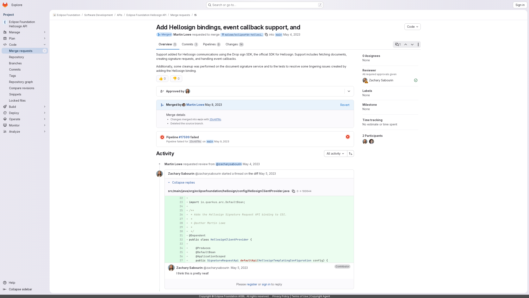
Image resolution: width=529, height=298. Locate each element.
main (279, 34)
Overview (167, 44)
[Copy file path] (293, 191)
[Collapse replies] (168, 182)
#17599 (184, 137)
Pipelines (211, 44)
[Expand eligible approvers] (348, 91)
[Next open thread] (412, 44)
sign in (266, 284)
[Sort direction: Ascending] (350, 153)
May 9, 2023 (221, 141)
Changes (234, 44)
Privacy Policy (280, 296)
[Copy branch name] (266, 34)
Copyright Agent (320, 296)
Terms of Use (299, 296)
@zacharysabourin (229, 164)
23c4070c (215, 119)
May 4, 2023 (291, 34)
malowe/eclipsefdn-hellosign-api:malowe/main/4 (243, 34)
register (252, 284)
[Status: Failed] (162, 137)
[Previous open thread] (405, 44)
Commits (189, 44)
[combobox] (335, 153)
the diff (253, 173)
